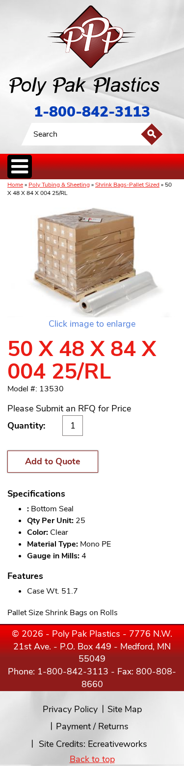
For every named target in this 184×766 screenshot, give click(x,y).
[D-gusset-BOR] (92, 258)
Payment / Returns (92, 726)
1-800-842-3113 (92, 112)
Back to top (92, 759)
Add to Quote (52, 461)
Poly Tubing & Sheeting (59, 185)
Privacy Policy (70, 709)
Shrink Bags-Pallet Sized (127, 185)
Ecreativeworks (117, 744)
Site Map (124, 709)
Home (15, 185)
